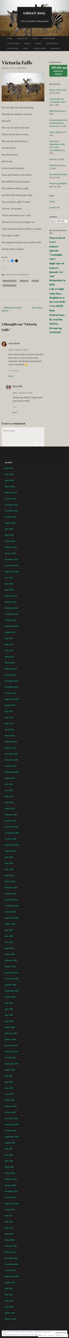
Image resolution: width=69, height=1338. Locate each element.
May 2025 (9, 529)
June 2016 (9, 1155)
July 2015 (8, 1216)
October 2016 (10, 1130)
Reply (10, 376)
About (35, 38)
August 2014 (10, 1282)
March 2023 (10, 663)
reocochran (14, 343)
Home (9, 38)
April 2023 (9, 657)
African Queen (9, 281)
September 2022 (12, 699)
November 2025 (11, 511)
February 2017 (11, 1106)
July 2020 (9, 857)
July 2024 (9, 578)
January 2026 (10, 499)
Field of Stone (55, 165)
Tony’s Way (38, 308)
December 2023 (11, 608)
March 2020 (10, 881)
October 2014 (10, 1270)
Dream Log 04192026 (58, 183)
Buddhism (55, 48)
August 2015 (10, 1209)
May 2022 (9, 723)
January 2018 (10, 1039)
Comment (38, 443)
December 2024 (11, 559)
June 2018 (9, 1009)
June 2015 (9, 1222)
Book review (51, 43)
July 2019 (8, 930)
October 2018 (10, 985)
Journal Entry (39, 48)
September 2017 (11, 1064)
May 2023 (9, 651)
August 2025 (10, 523)
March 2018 (10, 1027)
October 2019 (10, 912)
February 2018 (11, 1033)
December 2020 (11, 827)
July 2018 (8, 1003)
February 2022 (11, 742)
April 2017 (9, 1094)
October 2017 (10, 1058)
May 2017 (9, 1088)
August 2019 (10, 924)
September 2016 (11, 1137)
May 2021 (9, 796)
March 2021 (10, 808)
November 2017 (11, 1051)
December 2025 (11, 505)
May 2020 (9, 869)
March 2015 (10, 1240)
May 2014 (9, 1301)
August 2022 (10, 705)
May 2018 (9, 1015)
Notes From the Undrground (17, 275)
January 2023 (10, 675)
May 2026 (9, 474)
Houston (24, 281)
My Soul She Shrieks (58, 174)
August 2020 (10, 851)
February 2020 (11, 887)
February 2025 (11, 547)
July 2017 (8, 1076)
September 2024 (12, 572)
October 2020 (10, 839)
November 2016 (11, 1124)
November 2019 (11, 906)
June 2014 (9, 1295)
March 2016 (10, 1173)
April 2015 (9, 1234)
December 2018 (11, 973)
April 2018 (9, 1021)
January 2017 (10, 1112)
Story (25, 48)
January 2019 (10, 966)
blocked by (59, 70)
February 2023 (11, 669)
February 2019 (11, 960)
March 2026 (10, 486)
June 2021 (9, 790)
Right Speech (55, 111)
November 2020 (12, 833)
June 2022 (9, 717)
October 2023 (10, 620)
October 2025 (10, 517)
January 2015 (10, 1252)
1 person (17, 370)
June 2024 (9, 584)
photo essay (12, 48)
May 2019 (9, 942)
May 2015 (9, 1228)
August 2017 (10, 1070)
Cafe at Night (55, 132)
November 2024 (12, 565)
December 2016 (11, 1118)
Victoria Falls (9, 285)
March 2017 (10, 1100)
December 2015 (11, 1191)
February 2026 (11, 493)
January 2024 (10, 602)
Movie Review (13, 43)
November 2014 (11, 1264)
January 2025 (10, 553)
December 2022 (11, 681)
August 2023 (10, 632)
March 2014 (10, 1313)
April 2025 (9, 535)
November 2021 (11, 760)
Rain (51, 159)
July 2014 (9, 1288)
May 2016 (9, 1161)
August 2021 (10, 778)
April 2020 (9, 875)
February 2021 (11, 815)
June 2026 (9, 468)
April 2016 (9, 1167)
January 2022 (10, 748)
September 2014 (12, 1276)
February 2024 (11, 596)
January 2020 (10, 894)
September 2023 (12, 626)
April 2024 (9, 590)
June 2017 (9, 1082)
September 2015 (11, 1203)
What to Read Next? (58, 90)
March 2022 (10, 736)
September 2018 (11, 991)
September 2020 (12, 845)
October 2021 (10, 766)
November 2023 (11, 614)
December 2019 (11, 900)
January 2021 (10, 821)
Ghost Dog (34, 13)
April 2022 (9, 730)
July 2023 (9, 638)
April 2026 (9, 480)
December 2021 (11, 754)
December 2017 (11, 1045)
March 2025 (10, 541)
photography (49, 38)
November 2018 (11, 979)
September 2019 (11, 918)
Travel (38, 43)
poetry (27, 43)
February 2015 (11, 1246)
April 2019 (9, 948)
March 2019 (10, 954)
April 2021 (9, 802)
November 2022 (11, 687)
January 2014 (10, 1319)
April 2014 (9, 1307)
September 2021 (11, 772)
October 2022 (10, 693)
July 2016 (8, 1149)
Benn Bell (22, 68)
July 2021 (8, 784)
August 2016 (10, 1143)
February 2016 (11, 1179)
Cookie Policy (37, 1334)
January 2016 (10, 1185)
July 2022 (9, 711)
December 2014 (11, 1258)
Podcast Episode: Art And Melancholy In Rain (58, 123)
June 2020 (9, 863)
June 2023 (9, 644)
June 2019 (9, 936)
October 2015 (10, 1197)
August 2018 (10, 997)
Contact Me (22, 38)
